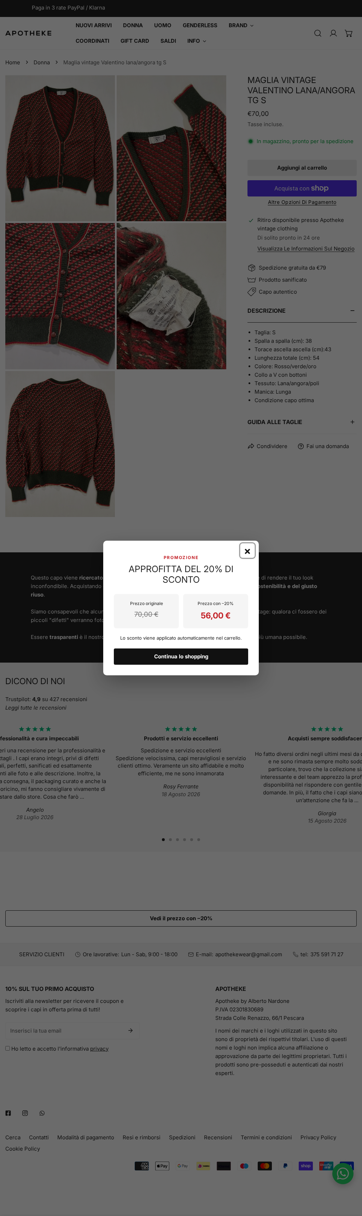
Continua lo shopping (181, 656)
